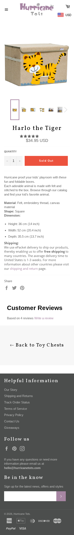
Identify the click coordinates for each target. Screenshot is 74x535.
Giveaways (11, 427)
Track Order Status (17, 402)
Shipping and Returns (18, 396)
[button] (29, 136)
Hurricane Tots (22, 514)
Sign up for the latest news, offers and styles (33, 486)
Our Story (10, 389)
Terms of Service (15, 408)
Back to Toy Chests (39, 345)
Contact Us (11, 421)
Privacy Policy (13, 415)
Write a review (43, 318)
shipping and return (24, 268)
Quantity (10, 151)
